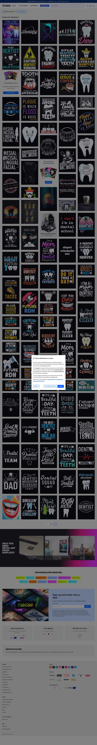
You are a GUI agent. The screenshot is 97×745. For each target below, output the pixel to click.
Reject (36, 386)
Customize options (50, 386)
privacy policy (51, 379)
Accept (61, 386)
